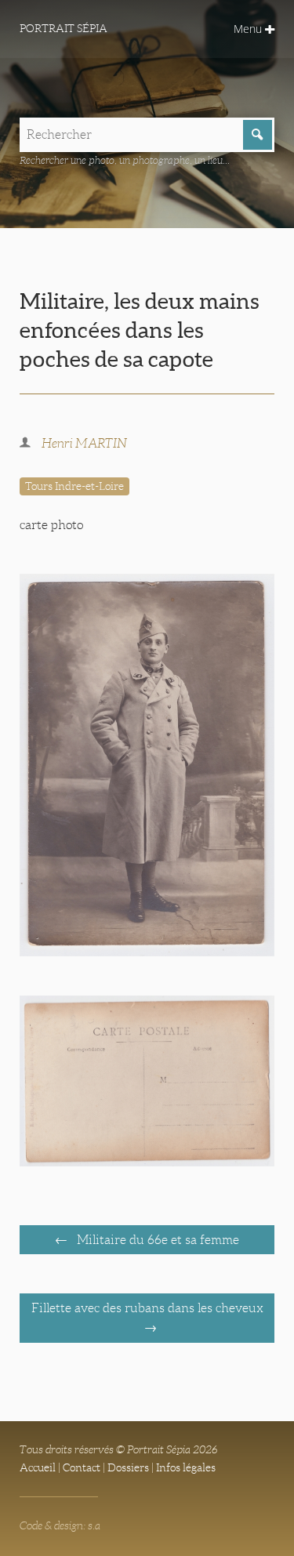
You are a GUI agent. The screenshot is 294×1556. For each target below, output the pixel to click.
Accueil (38, 1467)
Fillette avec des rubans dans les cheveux (147, 1308)
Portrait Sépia (63, 28)
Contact (81, 1467)
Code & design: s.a (60, 1525)
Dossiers (128, 1467)
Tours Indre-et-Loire (74, 486)
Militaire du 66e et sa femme (156, 1239)
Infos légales (186, 1467)
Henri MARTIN (84, 443)
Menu (249, 28)
